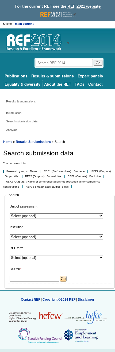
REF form (16, 248)
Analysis (11, 129)
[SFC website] (40, 335)
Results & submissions (52, 75)
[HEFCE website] (85, 317)
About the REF (57, 84)
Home (7, 142)
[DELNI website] (80, 335)
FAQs (80, 84)
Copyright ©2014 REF (59, 299)
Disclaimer (86, 299)
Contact (95, 84)
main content (24, 23)
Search (15, 269)
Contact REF (30, 299)
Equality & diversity (22, 84)
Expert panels (90, 75)
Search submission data (21, 121)
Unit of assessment (23, 206)
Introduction (13, 112)
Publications (16, 75)
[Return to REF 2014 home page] (36, 43)
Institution (17, 227)
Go (98, 63)
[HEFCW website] (35, 316)
